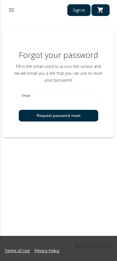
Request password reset (58, 115)
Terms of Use (17, 250)
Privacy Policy (46, 250)
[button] (11, 9)
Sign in (79, 10)
